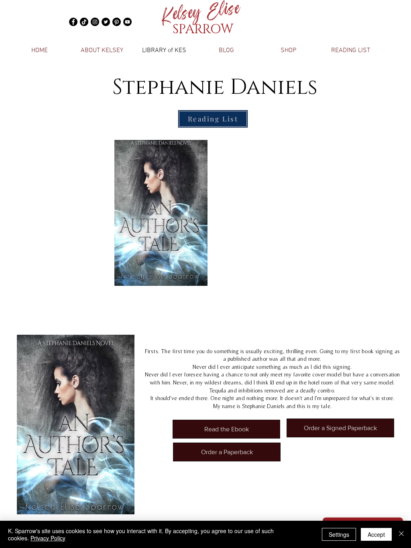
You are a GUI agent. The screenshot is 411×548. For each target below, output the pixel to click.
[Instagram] (95, 22)
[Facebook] (73, 22)
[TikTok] (84, 22)
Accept (376, 534)
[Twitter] (106, 22)
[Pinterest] (116, 22)
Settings (339, 534)
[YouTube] (127, 22)
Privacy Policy (48, 538)
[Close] (401, 534)
